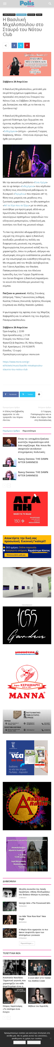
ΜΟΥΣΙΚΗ (31, 15)
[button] (4, 3)
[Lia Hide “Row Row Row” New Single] (10, 919)
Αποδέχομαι (19, 1042)
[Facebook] (14, 45)
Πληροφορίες (34, 1042)
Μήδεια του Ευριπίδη (38, 1006)
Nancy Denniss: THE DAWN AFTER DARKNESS (33, 460)
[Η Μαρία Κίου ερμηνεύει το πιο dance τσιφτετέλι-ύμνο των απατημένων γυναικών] (10, 933)
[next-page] (9, 485)
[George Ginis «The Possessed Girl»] (10, 906)
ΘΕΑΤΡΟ (32, 974)
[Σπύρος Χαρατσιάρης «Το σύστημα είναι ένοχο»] (14, 996)
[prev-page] (4, 485)
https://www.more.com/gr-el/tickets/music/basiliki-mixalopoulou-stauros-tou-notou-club (23, 365)
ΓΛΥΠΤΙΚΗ (7, 974)
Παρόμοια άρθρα (11, 430)
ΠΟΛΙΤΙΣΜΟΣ (21, 15)
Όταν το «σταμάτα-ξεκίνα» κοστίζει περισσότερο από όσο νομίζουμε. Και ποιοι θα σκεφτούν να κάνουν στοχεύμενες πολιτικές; (34, 445)
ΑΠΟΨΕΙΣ (7, 445)
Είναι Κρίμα (40, 182)
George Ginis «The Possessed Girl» (34, 903)
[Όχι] (50, 1038)
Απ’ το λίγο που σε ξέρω (16, 205)
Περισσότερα (29, 430)
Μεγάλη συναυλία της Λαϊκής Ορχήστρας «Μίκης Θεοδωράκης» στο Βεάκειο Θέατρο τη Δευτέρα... (34, 892)
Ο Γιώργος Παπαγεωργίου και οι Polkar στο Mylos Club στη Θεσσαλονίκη (40, 415)
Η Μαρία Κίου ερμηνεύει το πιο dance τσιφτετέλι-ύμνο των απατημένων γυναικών (33, 932)
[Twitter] (20, 45)
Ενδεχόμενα (10, 131)
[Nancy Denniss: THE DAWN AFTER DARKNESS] (10, 462)
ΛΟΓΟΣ (6, 466)
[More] (39, 394)
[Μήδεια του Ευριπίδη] (39, 996)
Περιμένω (20, 193)
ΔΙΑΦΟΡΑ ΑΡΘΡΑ (9, 15)
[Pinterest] (27, 45)
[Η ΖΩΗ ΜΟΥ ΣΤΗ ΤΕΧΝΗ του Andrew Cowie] (39, 967)
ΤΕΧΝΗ (39, 15)
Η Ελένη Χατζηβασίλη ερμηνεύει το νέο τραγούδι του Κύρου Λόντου (13, 415)
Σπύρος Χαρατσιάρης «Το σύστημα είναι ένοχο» (12, 1009)
